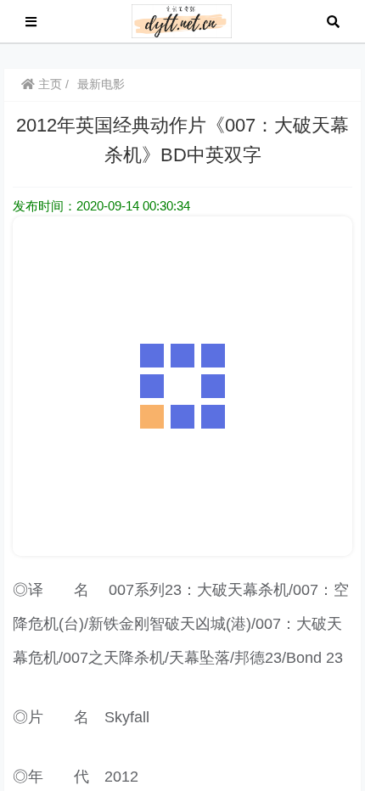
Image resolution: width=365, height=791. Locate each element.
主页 (48, 84)
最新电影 (101, 84)
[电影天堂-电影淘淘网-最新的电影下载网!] (182, 20)
